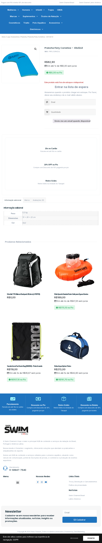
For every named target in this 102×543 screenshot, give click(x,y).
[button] (35, 49)
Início (4, 37)
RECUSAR (74, 538)
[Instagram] (42, 482)
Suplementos (29, 16)
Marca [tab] (27, 200)
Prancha (24, 37)
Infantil (39, 10)
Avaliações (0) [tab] (38, 200)
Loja (8, 37)
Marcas (13, 16)
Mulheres (11, 10)
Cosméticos (14, 23)
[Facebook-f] (37, 482)
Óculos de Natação (50, 16)
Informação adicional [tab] (13, 200)
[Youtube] (46, 482)
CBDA (59, 10)
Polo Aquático (39, 23)
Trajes (51, 10)
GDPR (15, 540)
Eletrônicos (35, 29)
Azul (24, 223)
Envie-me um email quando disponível (72, 121)
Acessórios (54, 23)
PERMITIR (91, 538)
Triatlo (26, 23)
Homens (26, 10)
